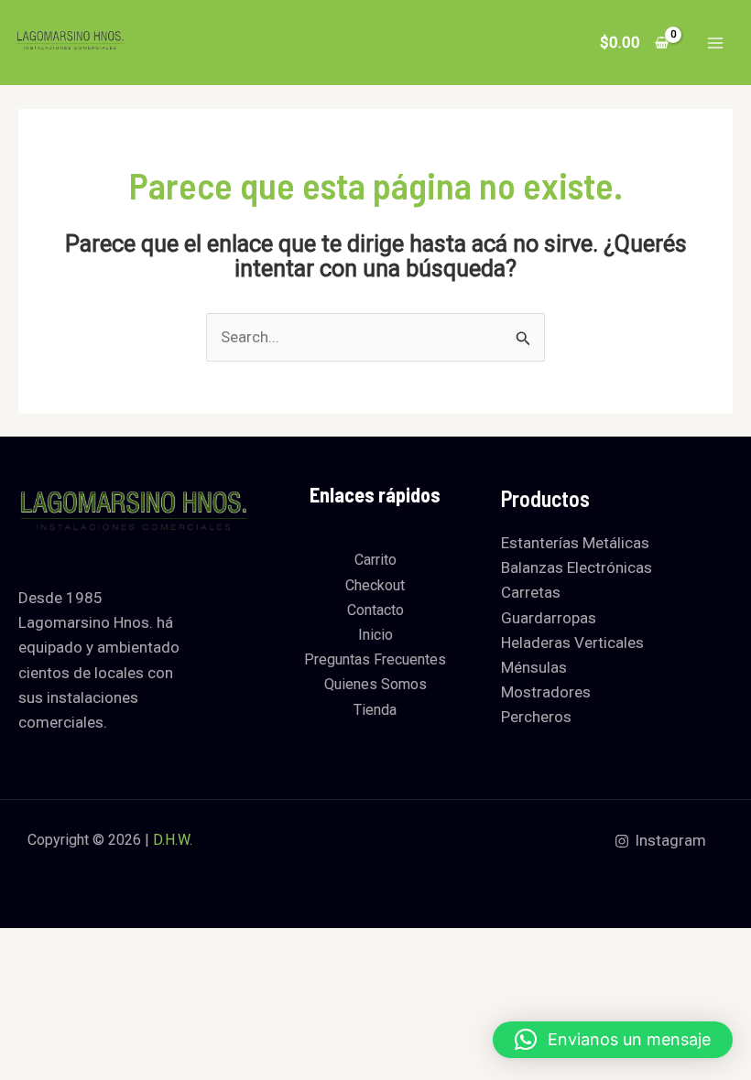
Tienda (375, 709)
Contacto (375, 610)
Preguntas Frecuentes (375, 659)
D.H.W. (172, 839)
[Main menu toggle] (715, 43)
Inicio (375, 634)
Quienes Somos (375, 684)
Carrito (375, 559)
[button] (613, 1039)
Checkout (375, 585)
